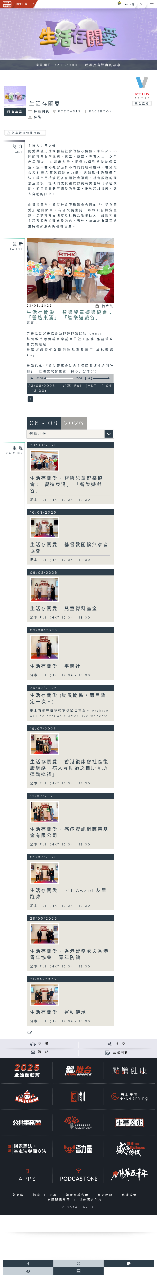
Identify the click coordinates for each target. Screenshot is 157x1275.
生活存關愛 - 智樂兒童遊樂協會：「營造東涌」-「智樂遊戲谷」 (70, 315)
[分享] (109, 1044)
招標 (54, 1195)
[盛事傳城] (129, 1149)
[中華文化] (129, 1123)
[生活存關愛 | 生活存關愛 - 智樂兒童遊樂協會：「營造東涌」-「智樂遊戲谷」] (44, 461)
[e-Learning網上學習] (129, 1096)
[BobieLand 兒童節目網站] (27, 1096)
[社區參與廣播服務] (78, 1123)
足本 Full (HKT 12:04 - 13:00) (61, 500)
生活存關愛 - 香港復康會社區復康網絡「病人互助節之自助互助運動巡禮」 (69, 768)
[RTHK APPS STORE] (27, 1175)
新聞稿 (19, 1195)
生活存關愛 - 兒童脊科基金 (64, 608)
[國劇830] (78, 1096)
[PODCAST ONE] (78, 1175)
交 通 (43, 1044)
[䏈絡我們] (32, 1052)
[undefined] (119, 3)
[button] (31, 378)
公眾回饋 (120, 1053)
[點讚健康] (129, 1070)
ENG (127, 4)
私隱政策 (130, 1195)
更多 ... (31, 1032)
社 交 (120, 1044)
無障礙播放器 (59, 1199)
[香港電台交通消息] (32, 1044)
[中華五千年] (129, 1175)
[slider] (101, 378)
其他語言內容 (91, 1199)
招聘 (37, 1195)
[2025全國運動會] (27, 1070)
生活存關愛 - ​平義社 (55, 666)
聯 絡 (43, 1052)
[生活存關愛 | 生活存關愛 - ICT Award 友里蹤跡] (44, 873)
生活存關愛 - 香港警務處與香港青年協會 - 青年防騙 (69, 954)
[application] (69, 378)
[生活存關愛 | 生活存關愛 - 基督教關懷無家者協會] (44, 527)
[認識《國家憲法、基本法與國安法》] (27, 1149)
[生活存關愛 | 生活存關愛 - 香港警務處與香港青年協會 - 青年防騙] (44, 934)
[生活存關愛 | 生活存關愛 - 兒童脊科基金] (44, 589)
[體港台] (78, 1070)
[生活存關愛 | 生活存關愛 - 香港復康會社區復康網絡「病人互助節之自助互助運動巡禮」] (44, 744)
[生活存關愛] (30, 399)
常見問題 (106, 1195)
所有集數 (15, 112)
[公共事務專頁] (27, 1123)
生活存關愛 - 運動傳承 (58, 1012)
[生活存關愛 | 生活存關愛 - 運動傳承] (44, 994)
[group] (89, 378)
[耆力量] (78, 1149)
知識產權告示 (78, 1195)
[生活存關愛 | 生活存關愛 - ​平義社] (44, 647)
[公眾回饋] (107, 1052)
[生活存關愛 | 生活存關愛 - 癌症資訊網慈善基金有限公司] (44, 812)
